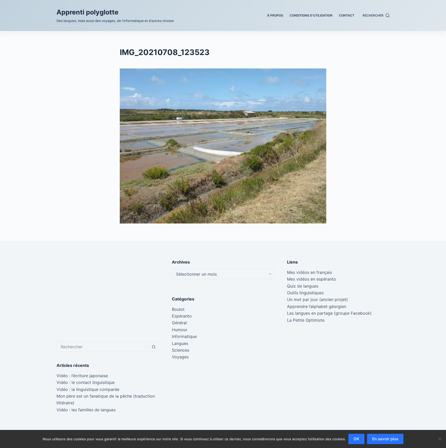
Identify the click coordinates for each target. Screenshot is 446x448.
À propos (275, 15)
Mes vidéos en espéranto (311, 279)
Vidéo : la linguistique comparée (88, 389)
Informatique (184, 336)
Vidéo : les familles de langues (86, 409)
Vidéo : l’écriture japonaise (82, 375)
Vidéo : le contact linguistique (86, 382)
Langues (180, 343)
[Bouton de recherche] (154, 347)
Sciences (180, 350)
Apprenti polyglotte (87, 12)
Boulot (178, 309)
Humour (179, 329)
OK (356, 438)
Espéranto (182, 316)
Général (179, 322)
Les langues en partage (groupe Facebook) (329, 313)
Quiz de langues (302, 286)
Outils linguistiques (305, 292)
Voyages (180, 356)
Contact (346, 15)
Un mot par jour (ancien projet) (317, 299)
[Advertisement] (108, 295)
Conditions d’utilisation (311, 15)
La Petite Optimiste (305, 320)
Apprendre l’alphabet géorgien (316, 306)
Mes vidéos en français (309, 272)
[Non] (439, 439)
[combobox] (103, 347)
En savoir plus (385, 438)
